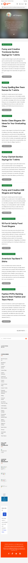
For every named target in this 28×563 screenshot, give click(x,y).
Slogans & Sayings (7, 185)
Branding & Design (3, 363)
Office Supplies (4, 408)
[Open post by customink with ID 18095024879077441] (4, 476)
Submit (5, 514)
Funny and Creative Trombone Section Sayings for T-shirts (11, 52)
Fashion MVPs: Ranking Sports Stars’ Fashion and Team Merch (13, 297)
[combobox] (14, 7)
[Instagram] (19, 554)
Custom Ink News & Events (8, 218)
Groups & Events (3, 398)
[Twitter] (14, 34)
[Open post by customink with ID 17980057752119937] (4, 489)
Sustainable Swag (3, 432)
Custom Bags (3, 370)
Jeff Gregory (17, 15)
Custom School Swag (4, 385)
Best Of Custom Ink (7, 44)
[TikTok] (12, 554)
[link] (6, 4)
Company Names (3, 367)
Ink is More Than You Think (4, 402)
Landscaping (3, 405)
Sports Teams (4, 427)
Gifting (2, 395)
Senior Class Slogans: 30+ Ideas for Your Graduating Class (14, 123)
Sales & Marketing (3, 420)
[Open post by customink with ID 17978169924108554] (4, 469)
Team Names (5, 82)
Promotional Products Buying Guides (4, 416)
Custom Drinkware (3, 373)
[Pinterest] (16, 554)
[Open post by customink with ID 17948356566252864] (4, 482)
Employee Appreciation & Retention (4, 392)
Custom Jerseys (2, 381)
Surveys (2, 429)
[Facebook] (8, 554)
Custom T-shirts (4, 387)
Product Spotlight (2, 411)
